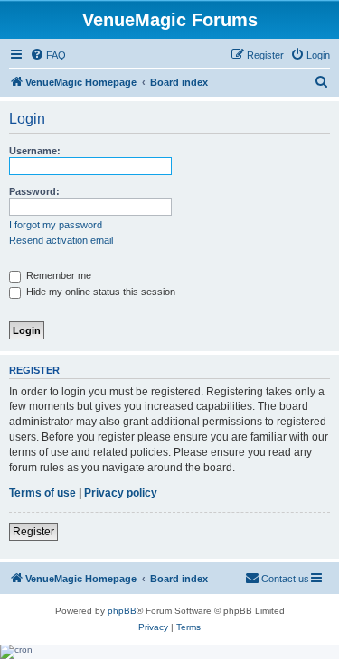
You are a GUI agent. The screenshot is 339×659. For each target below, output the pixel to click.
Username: (35, 150)
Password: (34, 191)
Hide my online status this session (99, 291)
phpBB (122, 611)
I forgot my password (55, 224)
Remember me (57, 275)
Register (33, 531)
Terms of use (42, 493)
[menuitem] (48, 55)
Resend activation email (61, 240)
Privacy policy (120, 493)
